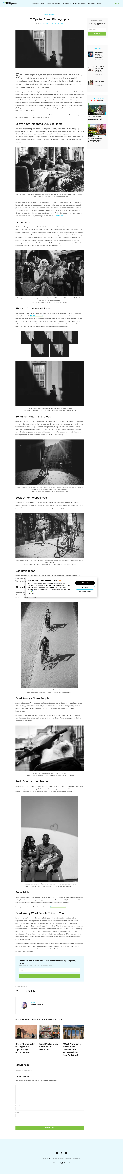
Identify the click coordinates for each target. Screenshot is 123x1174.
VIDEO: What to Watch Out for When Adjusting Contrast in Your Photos (95, 118)
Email (17, 1112)
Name (17, 1106)
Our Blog (91, 3)
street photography (56, 23)
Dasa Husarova (37, 1005)
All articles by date (59, 1158)
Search (67, 1158)
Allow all (85, 583)
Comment (18, 1083)
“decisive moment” (36, 316)
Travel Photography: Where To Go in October (48, 1047)
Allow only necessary (85, 591)
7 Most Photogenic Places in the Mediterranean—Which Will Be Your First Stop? (72, 1049)
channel (97, 100)
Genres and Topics (79, 3)
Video (99, 3)
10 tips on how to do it (58, 907)
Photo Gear (65, 3)
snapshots (46, 23)
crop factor (59, 215)
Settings (85, 587)
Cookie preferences (75, 1158)
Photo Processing (53, 3)
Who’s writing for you (48, 1158)
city (41, 23)
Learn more (31, 593)
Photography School (37, 3)
